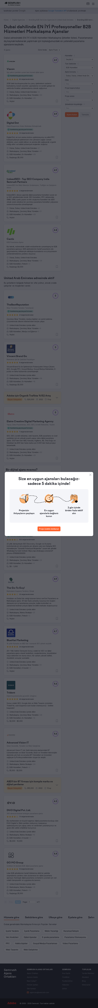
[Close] (90, 475)
